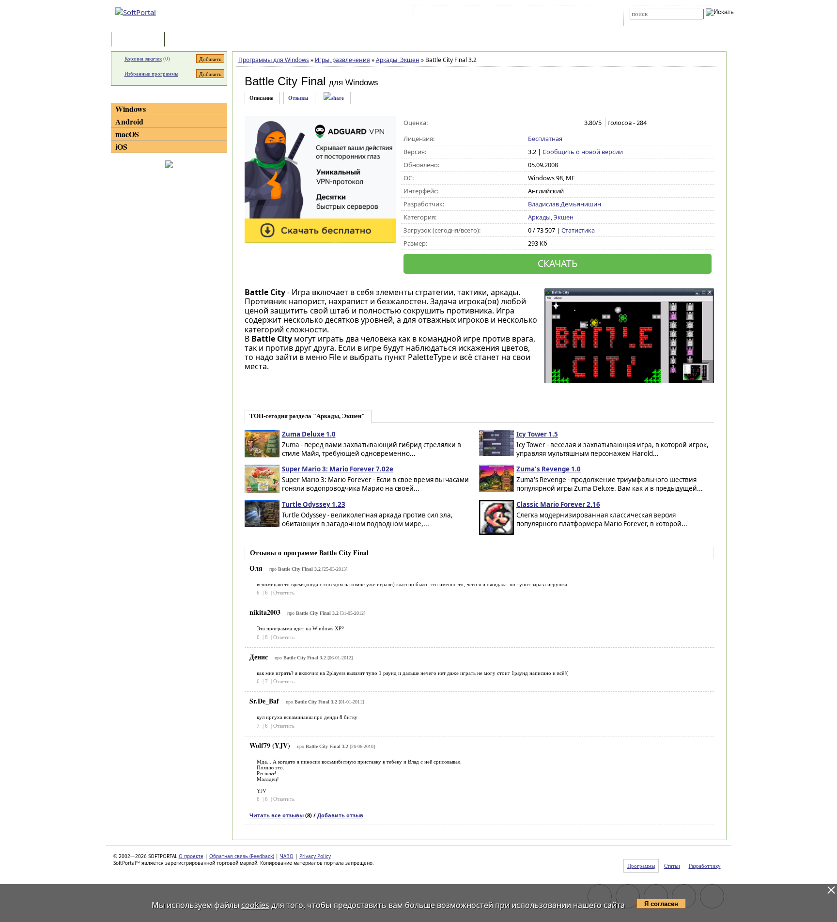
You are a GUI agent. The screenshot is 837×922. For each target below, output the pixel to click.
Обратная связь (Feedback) (241, 856)
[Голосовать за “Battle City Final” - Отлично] (574, 123)
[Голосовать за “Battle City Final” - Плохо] (543, 123)
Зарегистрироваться (499, 14)
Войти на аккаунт (444, 14)
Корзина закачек (143, 59)
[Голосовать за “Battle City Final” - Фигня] (533, 123)
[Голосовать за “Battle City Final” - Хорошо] (563, 123)
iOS (121, 146)
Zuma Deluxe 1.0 (309, 434)
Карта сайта (549, 14)
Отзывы (298, 98)
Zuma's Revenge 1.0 (548, 469)
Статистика (578, 230)
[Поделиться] (334, 98)
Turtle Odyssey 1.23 (313, 504)
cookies (255, 905)
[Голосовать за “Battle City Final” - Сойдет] (553, 123)
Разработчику (705, 866)
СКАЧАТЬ (557, 263)
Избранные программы (151, 74)
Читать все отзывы (276, 815)
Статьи (188, 40)
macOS (127, 134)
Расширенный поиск (656, 22)
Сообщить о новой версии (582, 151)
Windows (130, 108)
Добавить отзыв (340, 815)
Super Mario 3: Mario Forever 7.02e (337, 469)
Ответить (283, 592)
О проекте (191, 856)
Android (129, 121)
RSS (578, 14)
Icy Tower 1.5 (537, 434)
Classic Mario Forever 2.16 (558, 504)
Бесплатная (545, 138)
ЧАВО (287, 856)
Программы (140, 40)
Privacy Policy (315, 856)
